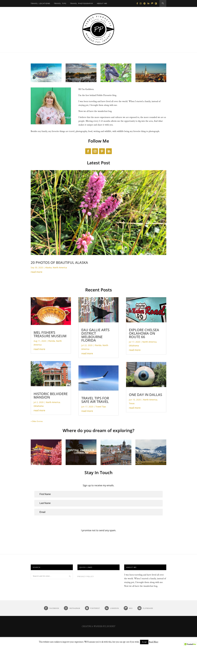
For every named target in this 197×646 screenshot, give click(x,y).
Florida (51, 341)
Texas (132, 403)
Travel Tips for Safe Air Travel (95, 400)
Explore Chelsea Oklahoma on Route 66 (144, 333)
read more (36, 271)
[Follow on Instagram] (95, 151)
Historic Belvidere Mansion (51, 395)
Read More (153, 642)
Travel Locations (40, 3)
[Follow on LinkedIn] (109, 151)
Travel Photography (81, 3)
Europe (116, 451)
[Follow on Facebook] (88, 151)
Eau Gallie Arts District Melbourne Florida (95, 335)
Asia (46, 451)
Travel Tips (60, 3)
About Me (102, 3)
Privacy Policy (85, 576)
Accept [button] (144, 642)
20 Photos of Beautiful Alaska (59, 262)
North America (60, 267)
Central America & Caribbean (81, 451)
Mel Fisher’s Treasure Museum (50, 334)
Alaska (48, 267)
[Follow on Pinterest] (102, 151)
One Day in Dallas (145, 394)
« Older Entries (37, 421)
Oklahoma (39, 406)
